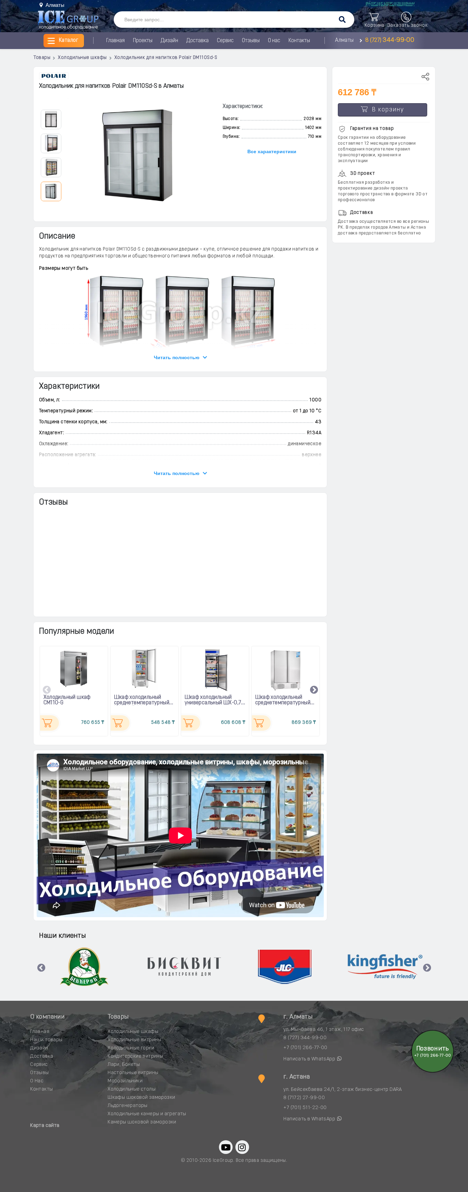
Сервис (225, 41)
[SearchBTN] (342, 19)
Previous (47, 690)
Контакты (299, 41)
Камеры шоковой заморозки (142, 1122)
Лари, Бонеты (124, 1064)
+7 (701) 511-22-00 (305, 1107)
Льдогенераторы (128, 1105)
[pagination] (51, 119)
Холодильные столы (132, 1089)
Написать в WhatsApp (309, 1059)
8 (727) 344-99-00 (305, 1038)
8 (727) (389, 40)
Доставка (197, 41)
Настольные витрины (133, 1072)
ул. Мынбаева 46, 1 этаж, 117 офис (323, 1029)
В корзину (386, 110)
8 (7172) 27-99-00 (304, 1097)
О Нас (37, 1081)
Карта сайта (44, 1125)
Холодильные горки (131, 1048)
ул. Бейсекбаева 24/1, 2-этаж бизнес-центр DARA (342, 1089)
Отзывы (251, 41)
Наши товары (46, 1040)
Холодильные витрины (134, 1040)
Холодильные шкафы (133, 1031)
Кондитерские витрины (135, 1056)
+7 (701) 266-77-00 (305, 1047)
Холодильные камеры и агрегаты (147, 1114)
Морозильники (125, 1081)
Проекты (142, 41)
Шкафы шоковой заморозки (141, 1097)
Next (314, 690)
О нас (274, 41)
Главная (115, 41)
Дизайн (169, 41)
